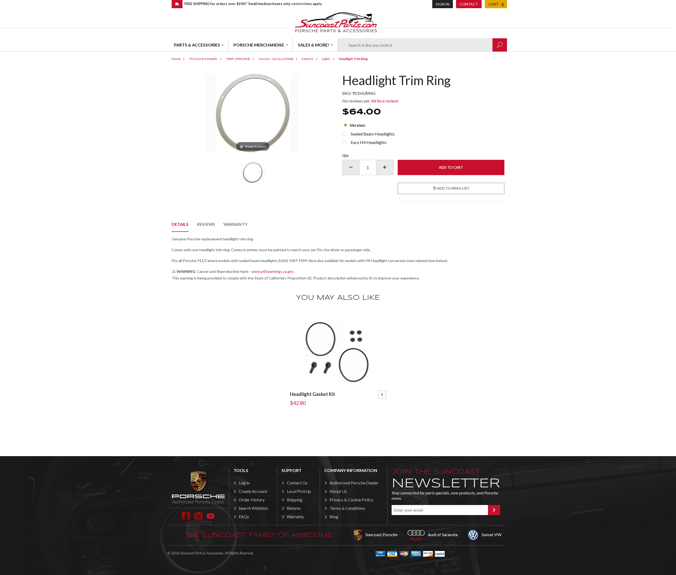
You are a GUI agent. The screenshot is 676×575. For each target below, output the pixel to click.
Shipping (294, 499)
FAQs (244, 516)
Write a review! (385, 100)
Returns (294, 508)
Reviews (206, 224)
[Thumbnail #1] (252, 172)
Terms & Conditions (347, 508)
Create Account (253, 491)
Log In (244, 482)
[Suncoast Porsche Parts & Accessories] (336, 22)
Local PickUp (299, 491)
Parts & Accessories (197, 44)
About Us (338, 491)
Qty (345, 155)
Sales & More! (313, 44)
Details (180, 224)
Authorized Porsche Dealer (354, 482)
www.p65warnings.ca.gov (272, 271)
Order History (252, 499)
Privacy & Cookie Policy (351, 499)
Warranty (235, 224)
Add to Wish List (453, 188)
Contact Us (297, 482)
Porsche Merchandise (258, 44)
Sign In (442, 4)
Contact (468, 4)
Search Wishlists (253, 508)
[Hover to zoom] (252, 112)
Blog (334, 516)
